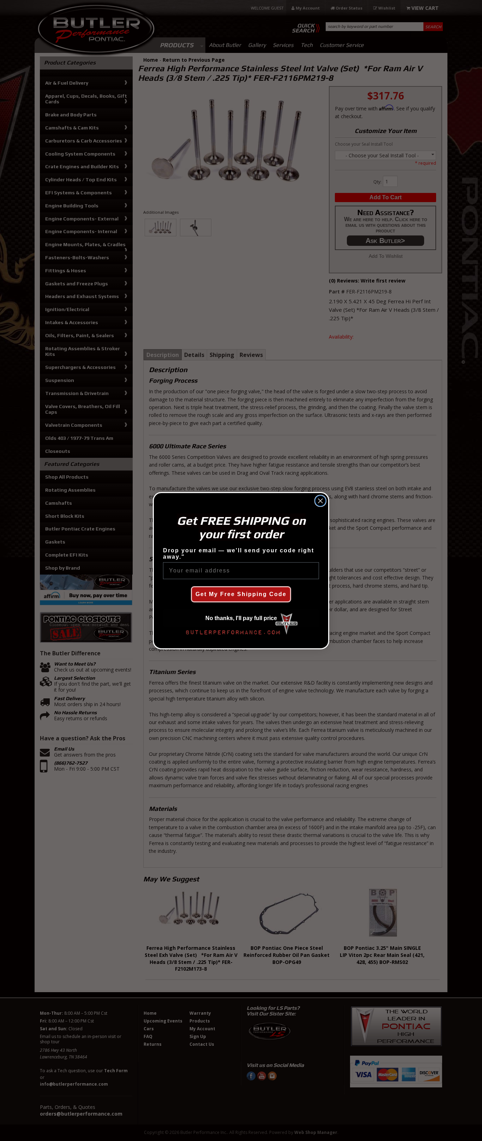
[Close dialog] (320, 501)
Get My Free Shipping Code (241, 594)
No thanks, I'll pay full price (241, 618)
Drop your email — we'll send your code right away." (238, 553)
